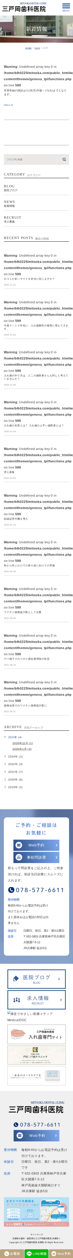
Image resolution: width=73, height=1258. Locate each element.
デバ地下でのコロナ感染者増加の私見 (27, 658)
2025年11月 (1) (22, 743)
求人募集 (9, 472)
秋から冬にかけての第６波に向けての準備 (29, 565)
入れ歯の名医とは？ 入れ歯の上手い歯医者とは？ (34, 425)
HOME (28, 48)
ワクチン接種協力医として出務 (22, 612)
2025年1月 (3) (22, 748)
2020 (37, 48)
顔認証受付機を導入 (16, 518)
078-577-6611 (40, 890)
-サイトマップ (36, 1234)
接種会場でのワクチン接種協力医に (25, 705)
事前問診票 (36, 857)
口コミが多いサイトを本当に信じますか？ (29, 278)
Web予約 (36, 845)
